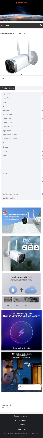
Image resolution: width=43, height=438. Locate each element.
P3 (8, 407)
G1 (11, 405)
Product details (8, 88)
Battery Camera (15, 33)
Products (5, 33)
